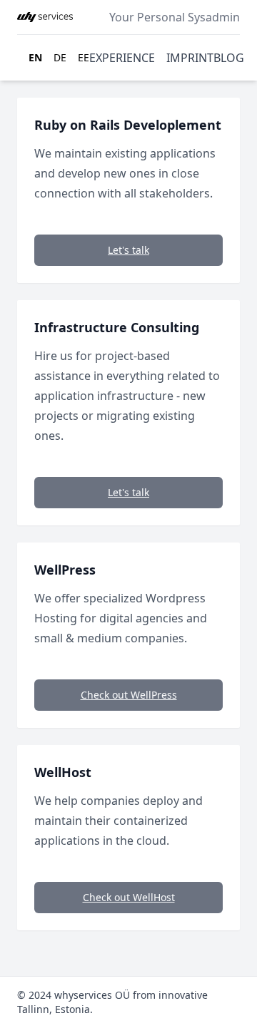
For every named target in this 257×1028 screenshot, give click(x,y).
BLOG (228, 58)
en (35, 57)
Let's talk (128, 250)
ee (83, 57)
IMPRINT (189, 58)
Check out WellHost (129, 897)
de (60, 57)
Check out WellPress (129, 694)
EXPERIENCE (122, 58)
